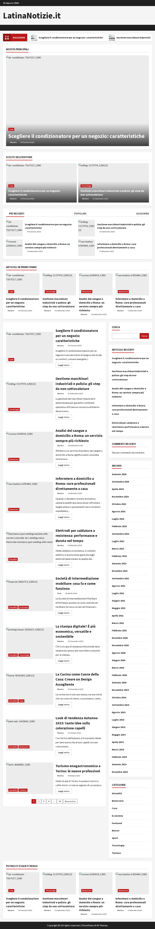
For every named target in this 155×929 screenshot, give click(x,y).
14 (60, 801)
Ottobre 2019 (119, 697)
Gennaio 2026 (119, 474)
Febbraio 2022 (119, 556)
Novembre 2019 (120, 689)
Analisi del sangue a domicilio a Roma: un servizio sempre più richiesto (14, 247)
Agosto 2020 (118, 652)
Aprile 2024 (118, 489)
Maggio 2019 (118, 734)
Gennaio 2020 (119, 682)
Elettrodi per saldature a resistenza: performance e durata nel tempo (29, 547)
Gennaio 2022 (119, 563)
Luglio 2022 (118, 541)
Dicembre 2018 (120, 771)
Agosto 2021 (118, 585)
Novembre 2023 (120, 496)
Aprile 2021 (118, 615)
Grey (59, 593)
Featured (117, 823)
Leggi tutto (65, 366)
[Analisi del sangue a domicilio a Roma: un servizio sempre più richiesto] (95, 284)
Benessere (86, 291)
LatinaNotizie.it (32, 15)
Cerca (116, 327)
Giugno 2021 (118, 600)
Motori (115, 830)
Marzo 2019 (118, 749)
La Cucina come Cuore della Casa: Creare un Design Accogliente (29, 689)
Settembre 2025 (120, 481)
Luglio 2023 (118, 518)
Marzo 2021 (118, 623)
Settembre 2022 (120, 533)
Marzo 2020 (118, 667)
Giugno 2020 (118, 660)
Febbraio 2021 (119, 630)
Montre (13, 142)
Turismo (23, 790)
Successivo (70, 801)
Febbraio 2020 (119, 675)
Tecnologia (86, 186)
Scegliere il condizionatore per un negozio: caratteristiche (71, 37)
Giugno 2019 (118, 727)
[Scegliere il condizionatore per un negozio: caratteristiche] (77, 100)
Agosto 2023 (118, 511)
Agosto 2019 (118, 712)
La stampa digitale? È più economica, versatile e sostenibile (29, 643)
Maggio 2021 (118, 608)
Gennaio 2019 (119, 764)
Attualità (13, 559)
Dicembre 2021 (120, 570)
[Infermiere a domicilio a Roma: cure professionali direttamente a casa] (132, 284)
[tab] (15, 214)
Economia (23, 607)
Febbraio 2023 (119, 526)
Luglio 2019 (118, 719)
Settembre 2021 (120, 578)
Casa (11, 129)
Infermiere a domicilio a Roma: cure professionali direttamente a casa (86, 247)
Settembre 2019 (120, 704)
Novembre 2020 (120, 645)
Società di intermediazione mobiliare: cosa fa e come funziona (29, 595)
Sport (115, 837)
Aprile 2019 (118, 742)
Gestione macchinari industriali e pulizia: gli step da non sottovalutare (86, 228)
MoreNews (88, 925)
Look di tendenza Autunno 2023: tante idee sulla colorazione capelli (29, 735)
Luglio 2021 (118, 593)
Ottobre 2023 (119, 503)
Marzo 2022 (118, 548)
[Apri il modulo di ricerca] (151, 28)
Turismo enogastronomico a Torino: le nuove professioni (29, 778)
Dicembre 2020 (120, 637)
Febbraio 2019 (119, 756)
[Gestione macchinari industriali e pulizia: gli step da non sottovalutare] (59, 284)
